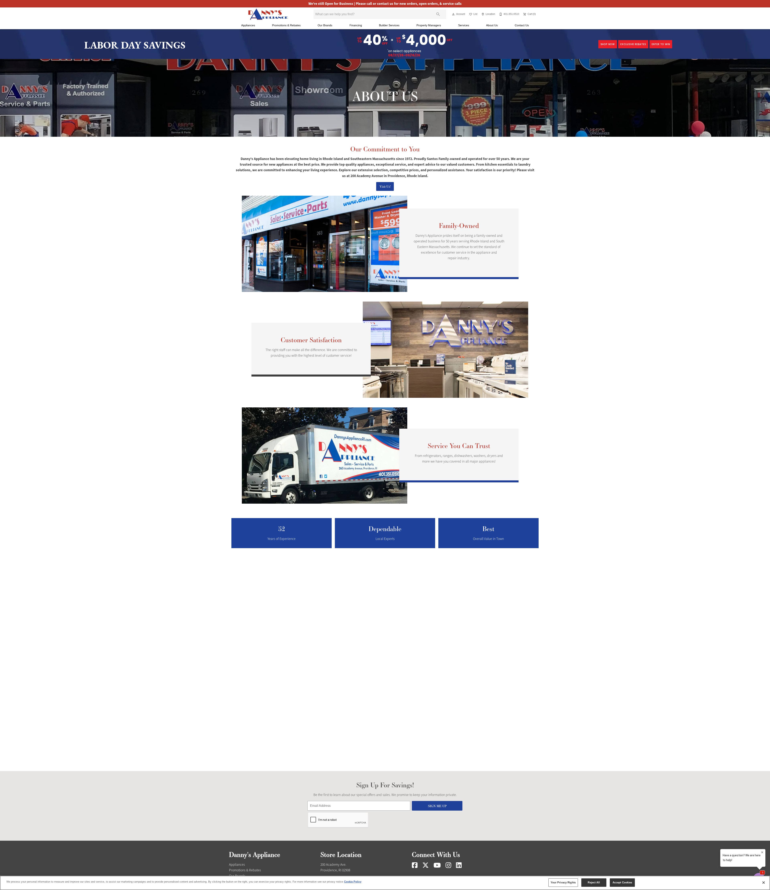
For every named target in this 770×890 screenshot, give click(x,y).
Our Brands (325, 25)
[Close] (763, 882)
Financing (356, 25)
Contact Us (522, 25)
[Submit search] (438, 14)
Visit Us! (385, 186)
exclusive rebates (633, 44)
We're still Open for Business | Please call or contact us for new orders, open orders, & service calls (385, 3)
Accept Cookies (622, 882)
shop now (608, 44)
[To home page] (268, 14)
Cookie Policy (352, 881)
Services (463, 25)
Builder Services (389, 25)
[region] (385, 883)
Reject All (594, 882)
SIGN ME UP (437, 806)
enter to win (661, 44)
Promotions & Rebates (286, 25)
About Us (492, 25)
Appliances (248, 25)
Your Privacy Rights (563, 882)
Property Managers (428, 25)
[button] (453, 14)
